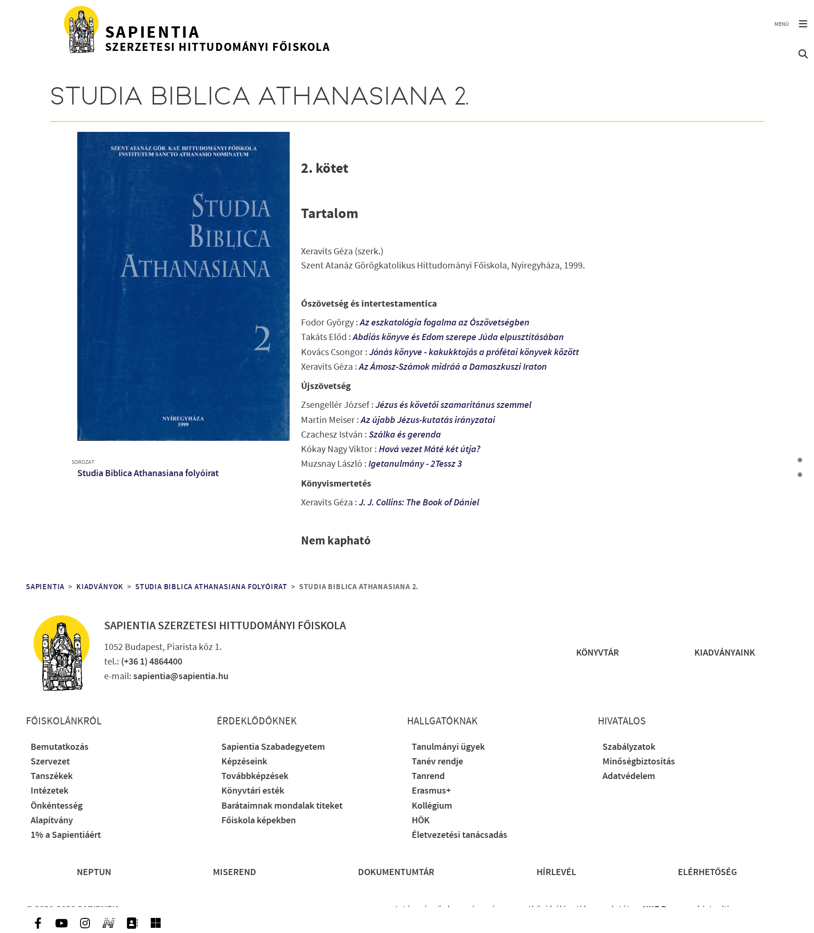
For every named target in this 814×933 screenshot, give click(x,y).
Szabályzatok (628, 747)
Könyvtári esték (252, 791)
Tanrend (428, 776)
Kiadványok (99, 587)
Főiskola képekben (258, 820)
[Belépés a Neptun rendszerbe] (108, 923)
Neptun (94, 872)
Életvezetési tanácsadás (459, 835)
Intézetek (49, 791)
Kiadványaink (724, 653)
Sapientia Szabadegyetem (273, 747)
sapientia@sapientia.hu (180, 676)
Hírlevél (556, 872)
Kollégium (432, 806)
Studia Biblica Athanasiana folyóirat (148, 473)
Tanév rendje (437, 761)
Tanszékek (52, 776)
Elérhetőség (707, 872)
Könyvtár (597, 653)
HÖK (421, 820)
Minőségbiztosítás (638, 761)
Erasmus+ (431, 791)
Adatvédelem (628, 776)
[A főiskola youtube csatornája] (61, 923)
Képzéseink (244, 761)
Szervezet (50, 761)
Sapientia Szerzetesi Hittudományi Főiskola (225, 625)
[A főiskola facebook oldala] (37, 923)
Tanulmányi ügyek (448, 747)
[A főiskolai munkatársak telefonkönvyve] (132, 923)
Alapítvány (52, 820)
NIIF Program (669, 909)
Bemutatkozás (60, 747)
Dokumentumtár (396, 872)
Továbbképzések (254, 776)
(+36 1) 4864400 (151, 662)
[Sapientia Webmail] (155, 923)
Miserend (234, 872)
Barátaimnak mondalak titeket (281, 806)
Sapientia (45, 587)
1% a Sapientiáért (66, 835)
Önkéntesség (56, 806)
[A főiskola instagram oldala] (85, 923)
